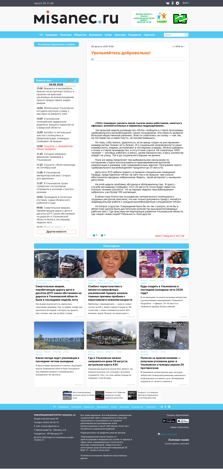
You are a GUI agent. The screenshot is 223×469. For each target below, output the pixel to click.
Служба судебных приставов (177, 444)
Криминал (51, 34)
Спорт (108, 34)
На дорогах (134, 34)
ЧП (41, 34)
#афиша (144, 283)
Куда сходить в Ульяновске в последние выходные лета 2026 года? (162, 290)
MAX (158, 235)
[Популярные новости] (74, 80)
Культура (120, 34)
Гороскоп (149, 34)
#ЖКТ (90, 283)
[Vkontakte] (167, 3)
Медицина (92, 280)
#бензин (91, 354)
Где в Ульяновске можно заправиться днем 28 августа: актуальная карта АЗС (108, 361)
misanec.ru (39, 440)
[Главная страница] (76, 16)
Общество (80, 34)
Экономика (95, 34)
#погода (39, 354)
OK (182, 235)
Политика (65, 34)
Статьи (67, 280)
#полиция (144, 354)
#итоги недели (41, 283)
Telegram (168, 235)
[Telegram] (177, 3)
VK (177, 235)
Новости (58, 280)
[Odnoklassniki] (173, 3)
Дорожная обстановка (44, 280)
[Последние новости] (69, 80)
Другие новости (56, 231)
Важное (39, 352)
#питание (117, 283)
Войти (186, 3)
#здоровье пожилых (103, 283)
